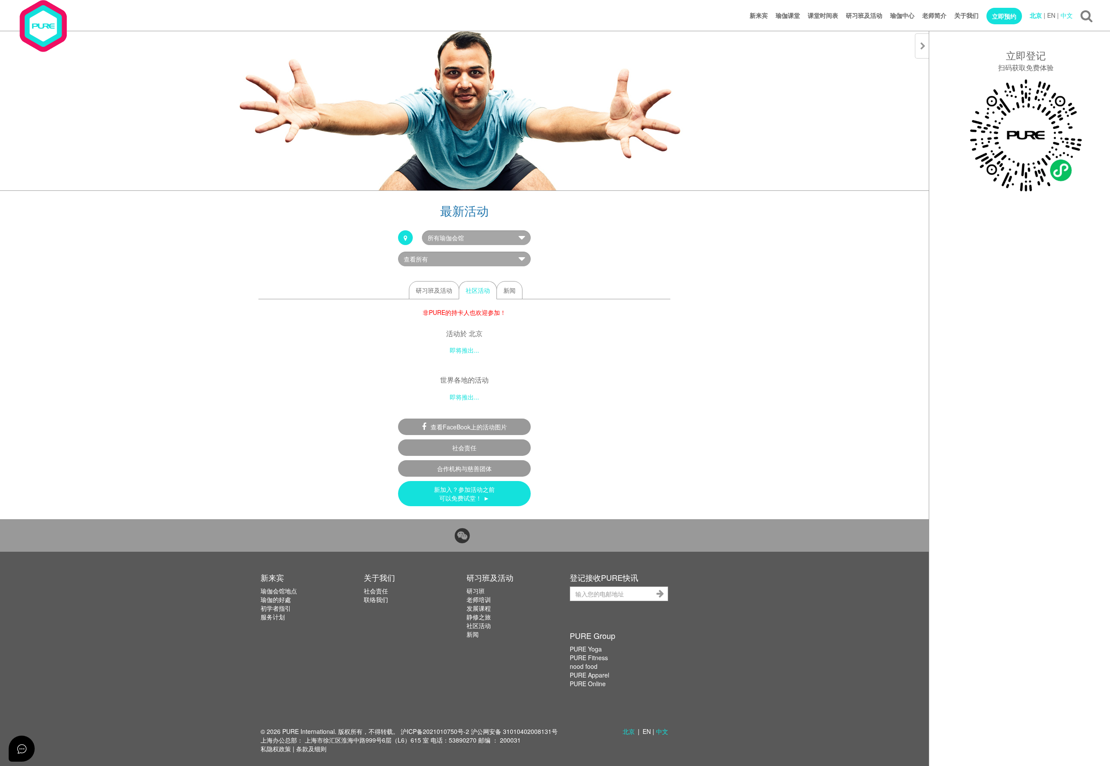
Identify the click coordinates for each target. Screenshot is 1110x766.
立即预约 (1004, 16)
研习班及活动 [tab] (434, 290)
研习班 (476, 590)
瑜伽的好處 (276, 599)
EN (1051, 15)
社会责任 (464, 447)
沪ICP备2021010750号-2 (435, 731)
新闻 (473, 634)
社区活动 (479, 625)
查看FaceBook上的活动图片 (469, 426)
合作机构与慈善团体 (464, 468)
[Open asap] (22, 749)
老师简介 (934, 15)
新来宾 (759, 15)
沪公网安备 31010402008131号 (514, 731)
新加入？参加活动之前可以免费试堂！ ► (464, 493)
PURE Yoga (586, 649)
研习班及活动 (864, 15)
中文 (1067, 15)
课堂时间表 (823, 15)
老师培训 (479, 599)
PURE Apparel (589, 675)
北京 (1036, 15)
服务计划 (273, 616)
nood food (583, 666)
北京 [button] (629, 731)
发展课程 (479, 608)
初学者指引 (276, 608)
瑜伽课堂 (788, 15)
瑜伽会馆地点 (279, 590)
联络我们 (376, 599)
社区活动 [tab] (478, 290)
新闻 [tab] (509, 290)
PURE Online (588, 683)
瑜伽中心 (902, 15)
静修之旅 (479, 616)
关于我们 (966, 15)
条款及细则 (311, 748)
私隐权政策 (276, 748)
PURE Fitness (589, 657)
